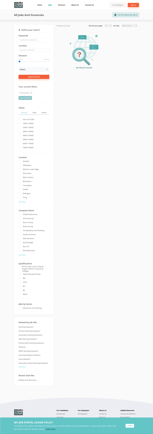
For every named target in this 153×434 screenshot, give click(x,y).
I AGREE (130, 426)
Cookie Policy (50, 429)
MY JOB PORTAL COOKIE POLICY (33, 422)
